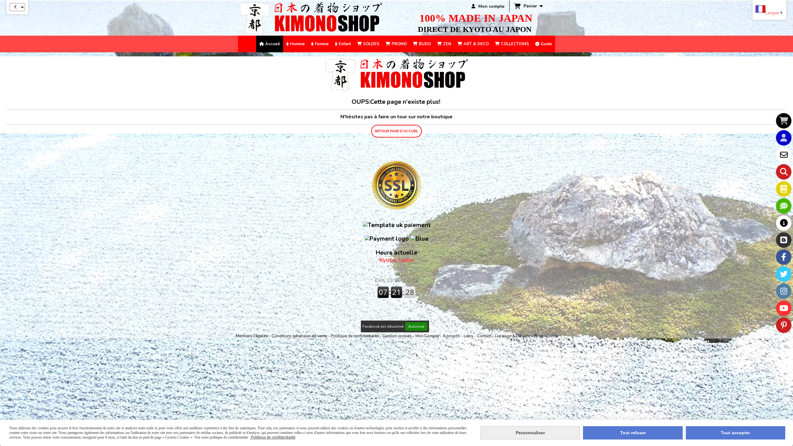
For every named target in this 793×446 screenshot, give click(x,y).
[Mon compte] (783, 138)
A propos (452, 336)
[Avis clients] (783, 206)
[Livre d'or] (783, 189)
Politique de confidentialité (355, 336)
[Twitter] (783, 274)
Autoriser (416, 326)
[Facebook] (783, 257)
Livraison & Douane (513, 336)
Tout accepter (735, 432)
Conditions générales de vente (299, 336)
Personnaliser (530, 432)
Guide (552, 336)
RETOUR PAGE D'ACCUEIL (396, 131)
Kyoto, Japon (396, 256)
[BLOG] (783, 240)
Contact (484, 336)
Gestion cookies (398, 336)
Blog (539, 336)
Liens (469, 336)
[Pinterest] (783, 325)
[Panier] (783, 121)
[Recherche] (783, 172)
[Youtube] (783, 308)
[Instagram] (783, 291)
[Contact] (783, 155)
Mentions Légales (252, 336)
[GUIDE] (783, 223)
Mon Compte (427, 336)
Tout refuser (633, 432)
